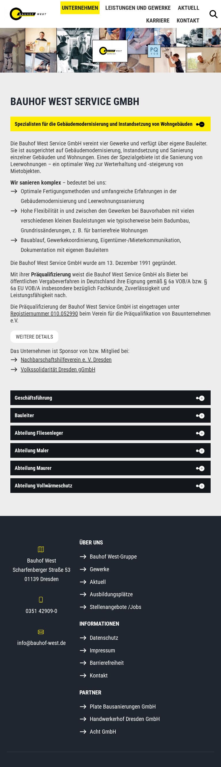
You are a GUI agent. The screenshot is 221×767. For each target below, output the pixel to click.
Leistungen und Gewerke (138, 7)
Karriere (157, 20)
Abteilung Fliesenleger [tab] (39, 433)
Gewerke (99, 569)
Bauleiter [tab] (24, 415)
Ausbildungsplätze (111, 594)
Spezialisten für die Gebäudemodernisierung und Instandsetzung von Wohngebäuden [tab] (104, 124)
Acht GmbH (103, 731)
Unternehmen (80, 7)
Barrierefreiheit (107, 662)
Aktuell (188, 7)
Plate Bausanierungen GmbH (123, 706)
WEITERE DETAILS (34, 337)
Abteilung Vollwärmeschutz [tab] (43, 486)
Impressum (102, 650)
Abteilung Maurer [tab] (33, 468)
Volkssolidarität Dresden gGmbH (58, 369)
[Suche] (213, 14)
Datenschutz (104, 637)
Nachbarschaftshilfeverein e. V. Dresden (66, 359)
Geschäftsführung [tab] (33, 398)
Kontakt (188, 20)
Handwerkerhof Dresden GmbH (125, 718)
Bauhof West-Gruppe (113, 556)
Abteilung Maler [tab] (32, 450)
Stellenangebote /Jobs (115, 606)
